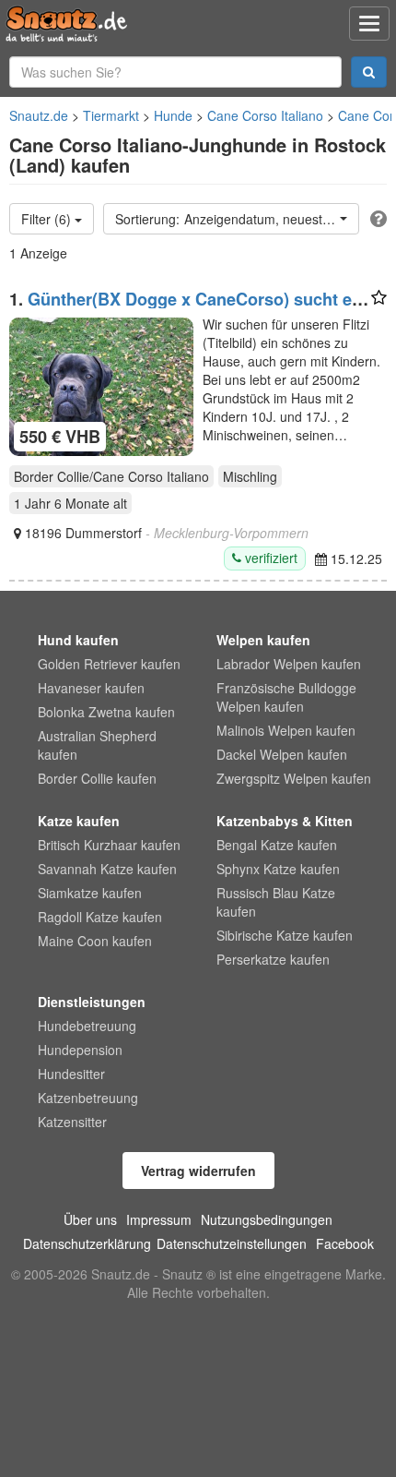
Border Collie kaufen (97, 778)
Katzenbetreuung (88, 1097)
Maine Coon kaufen (95, 940)
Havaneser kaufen (91, 687)
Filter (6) (48, 219)
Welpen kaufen (263, 639)
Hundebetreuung (87, 1025)
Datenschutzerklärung (87, 1243)
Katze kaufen (79, 820)
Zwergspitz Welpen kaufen (293, 778)
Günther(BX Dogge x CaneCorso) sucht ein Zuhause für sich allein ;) (188, 308)
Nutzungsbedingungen (266, 1219)
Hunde (173, 115)
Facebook (345, 1243)
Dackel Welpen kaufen (281, 754)
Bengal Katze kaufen (276, 844)
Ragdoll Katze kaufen (100, 916)
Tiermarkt (111, 115)
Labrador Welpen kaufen (288, 663)
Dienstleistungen (92, 1001)
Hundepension (80, 1049)
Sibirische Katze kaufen (284, 935)
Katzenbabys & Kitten (284, 820)
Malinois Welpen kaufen (285, 730)
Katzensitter (72, 1121)
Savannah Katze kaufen (107, 868)
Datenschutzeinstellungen (232, 1243)
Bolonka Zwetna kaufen (106, 711)
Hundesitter (71, 1073)
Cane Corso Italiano (265, 115)
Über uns (90, 1219)
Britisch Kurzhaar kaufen (109, 844)
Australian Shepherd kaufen (97, 744)
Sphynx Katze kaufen (278, 868)
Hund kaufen (78, 639)
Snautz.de (38, 115)
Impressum (159, 1219)
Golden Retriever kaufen (109, 663)
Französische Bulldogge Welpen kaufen (286, 696)
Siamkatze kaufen (90, 892)
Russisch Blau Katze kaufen (275, 901)
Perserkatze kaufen (273, 959)
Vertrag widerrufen (198, 1170)
